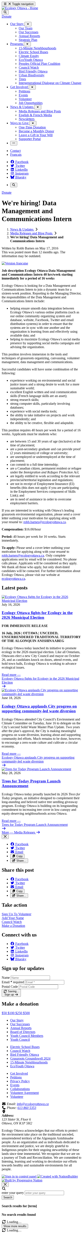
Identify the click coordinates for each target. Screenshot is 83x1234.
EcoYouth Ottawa (22, 1066)
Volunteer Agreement (24, 1093)
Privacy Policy (20, 1081)
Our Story (17, 1020)
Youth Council (20, 1039)
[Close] (5, 836)
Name (6, 977)
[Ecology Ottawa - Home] (20, 8)
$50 (5, 1013)
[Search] (5, 12)
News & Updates (22, 229)
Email (13, 982)
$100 (11, 1013)
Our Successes (20, 1024)
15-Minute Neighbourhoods (29, 1062)
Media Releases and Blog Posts (31, 233)
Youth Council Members (26, 1036)
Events (14, 1085)
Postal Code (10, 986)
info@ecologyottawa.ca (33, 1104)
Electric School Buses (25, 1047)
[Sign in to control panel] (19, 1176)
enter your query (13, 1193)
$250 (19, 1013)
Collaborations (20, 1089)
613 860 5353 (26, 1108)
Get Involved (19, 1073)
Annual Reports (20, 1028)
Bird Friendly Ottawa (24, 1054)
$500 (26, 1013)
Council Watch (20, 1051)
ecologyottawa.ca (13, 578)
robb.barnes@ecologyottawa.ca (44, 522)
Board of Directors (22, 1032)
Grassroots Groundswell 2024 (30, 1058)
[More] (27, 24)
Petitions (16, 1077)
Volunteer (16, 1096)
